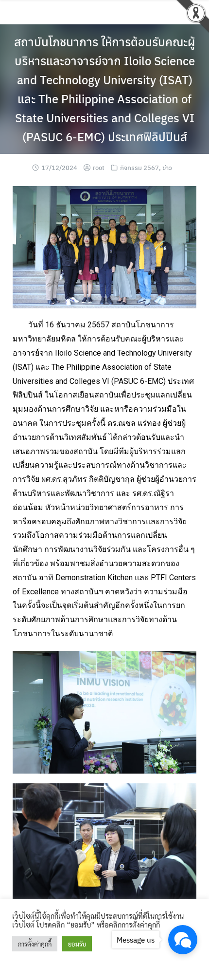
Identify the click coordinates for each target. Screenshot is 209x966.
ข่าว (167, 167)
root (98, 167)
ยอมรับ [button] (77, 944)
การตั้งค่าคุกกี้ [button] (35, 944)
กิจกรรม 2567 (139, 167)
